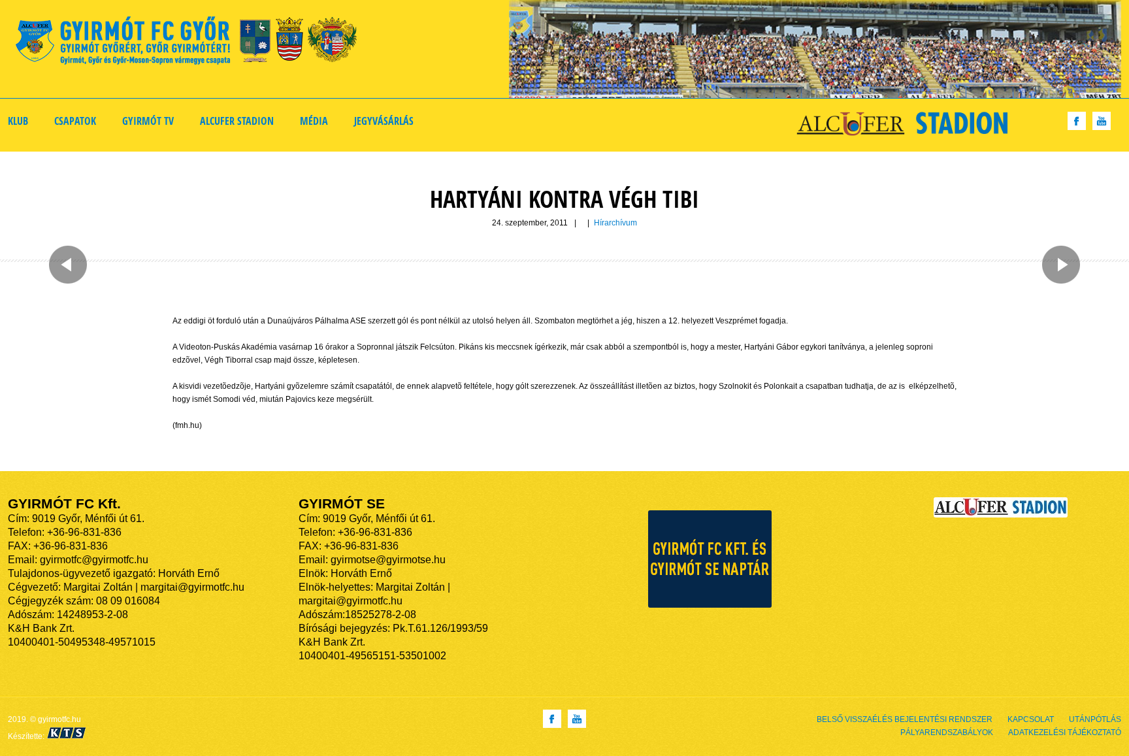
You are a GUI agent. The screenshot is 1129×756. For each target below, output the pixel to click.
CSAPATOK (75, 121)
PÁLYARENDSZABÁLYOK (946, 732)
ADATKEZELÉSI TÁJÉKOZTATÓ (1064, 732)
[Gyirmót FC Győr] (192, 43)
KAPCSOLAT (1030, 719)
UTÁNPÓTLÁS (1095, 719)
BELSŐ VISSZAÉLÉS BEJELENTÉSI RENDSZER (904, 719)
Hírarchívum (615, 222)
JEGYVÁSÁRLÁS (384, 121)
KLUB (18, 121)
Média (314, 121)
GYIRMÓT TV (148, 121)
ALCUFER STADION (237, 121)
